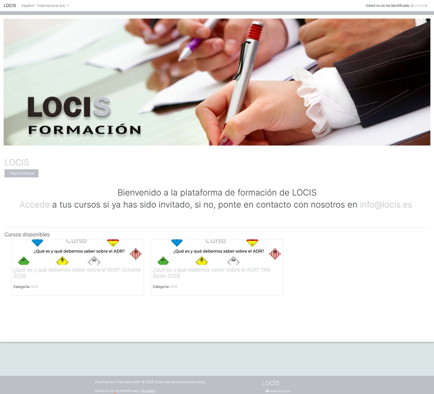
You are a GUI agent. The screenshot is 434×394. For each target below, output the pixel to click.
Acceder (419, 5)
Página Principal (22, 173)
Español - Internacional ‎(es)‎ (43, 5)
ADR (34, 286)
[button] (423, 384)
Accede (34, 204)
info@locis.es (387, 204)
